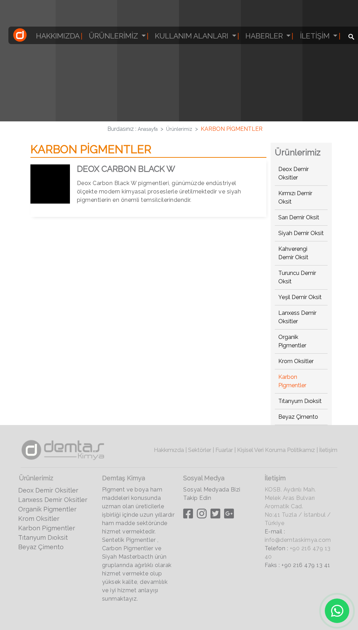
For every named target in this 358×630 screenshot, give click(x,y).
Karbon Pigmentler (46, 528)
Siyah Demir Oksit (301, 233)
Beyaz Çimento (298, 416)
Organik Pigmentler (47, 509)
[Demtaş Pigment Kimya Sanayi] (63, 449)
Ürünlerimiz (179, 129)
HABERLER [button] (265, 35)
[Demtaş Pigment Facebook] (189, 515)
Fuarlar (224, 450)
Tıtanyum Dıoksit (300, 401)
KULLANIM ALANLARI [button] (192, 35)
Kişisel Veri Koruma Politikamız (276, 450)
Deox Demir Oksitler (48, 490)
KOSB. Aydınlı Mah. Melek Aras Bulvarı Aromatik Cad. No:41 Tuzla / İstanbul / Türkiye (298, 506)
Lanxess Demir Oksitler (52, 499)
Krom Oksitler (296, 361)
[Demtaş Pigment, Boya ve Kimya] (20, 37)
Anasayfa (148, 129)
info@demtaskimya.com (298, 540)
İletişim (328, 450)
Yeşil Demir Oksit (300, 297)
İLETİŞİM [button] (315, 35)
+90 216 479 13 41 (305, 565)
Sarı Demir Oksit (298, 217)
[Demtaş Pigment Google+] (230, 515)
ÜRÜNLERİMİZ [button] (114, 35)
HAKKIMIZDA (58, 35)
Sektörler (199, 450)
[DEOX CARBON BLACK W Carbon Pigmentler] (50, 184)
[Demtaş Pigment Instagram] (203, 515)
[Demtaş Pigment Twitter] (217, 515)
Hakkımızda (169, 450)
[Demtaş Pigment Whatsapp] (337, 611)
